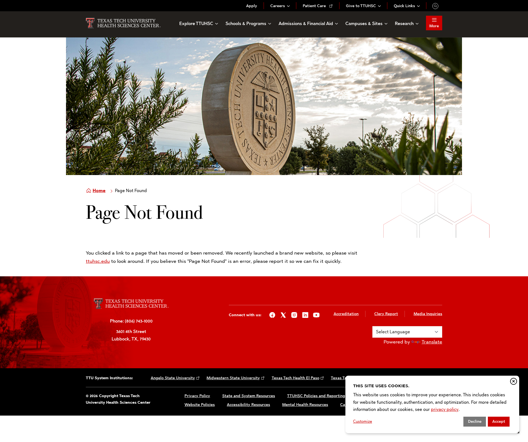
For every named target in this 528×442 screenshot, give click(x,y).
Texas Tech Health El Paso (295, 378)
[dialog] (432, 404)
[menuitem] (251, 6)
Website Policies (200, 404)
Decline (475, 421)
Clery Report (386, 314)
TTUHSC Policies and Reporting (316, 396)
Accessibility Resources (248, 404)
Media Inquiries (428, 314)
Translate (432, 342)
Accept (498, 421)
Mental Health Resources (305, 404)
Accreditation (346, 314)
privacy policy (444, 409)
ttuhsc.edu (98, 261)
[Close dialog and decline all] (513, 381)
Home (99, 190)
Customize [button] (362, 421)
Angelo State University (173, 378)
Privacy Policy (197, 396)
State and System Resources (248, 396)
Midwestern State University (233, 378)
